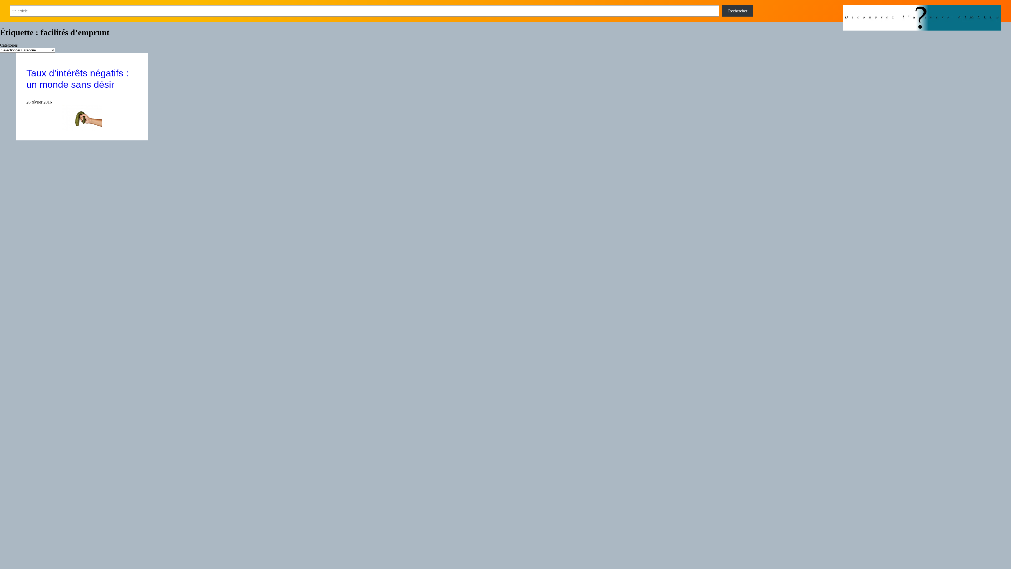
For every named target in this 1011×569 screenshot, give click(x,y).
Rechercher (737, 11)
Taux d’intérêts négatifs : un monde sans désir (77, 79)
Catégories (9, 45)
